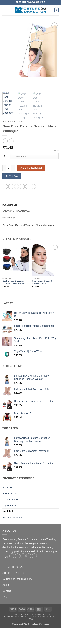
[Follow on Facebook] (11, 555)
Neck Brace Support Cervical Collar (42, 282)
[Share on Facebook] (10, 186)
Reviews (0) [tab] (8, 217)
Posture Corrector (12, 517)
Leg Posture (9, 505)
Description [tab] (9, 205)
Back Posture (9, 487)
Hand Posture (10, 499)
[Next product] (5, 140)
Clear (56, 151)
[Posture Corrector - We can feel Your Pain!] (30, 10)
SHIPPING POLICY (13, 573)
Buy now (11, 176)
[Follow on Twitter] (23, 555)
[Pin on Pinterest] (27, 186)
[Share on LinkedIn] (33, 186)
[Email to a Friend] (22, 186)
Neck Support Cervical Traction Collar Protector (14, 282)
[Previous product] (11, 140)
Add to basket (31, 168)
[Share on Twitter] (16, 186)
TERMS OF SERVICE (14, 567)
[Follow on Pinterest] (34, 555)
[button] (4, 10)
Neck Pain (17, 121)
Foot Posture (9, 493)
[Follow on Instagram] (17, 555)
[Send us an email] (28, 555)
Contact (6, 591)
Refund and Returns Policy (17, 579)
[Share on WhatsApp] (5, 186)
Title (4, 156)
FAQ (4, 597)
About (5, 585)
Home (5, 121)
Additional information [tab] (16, 211)
